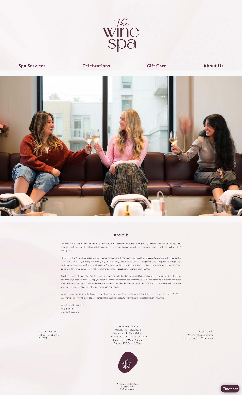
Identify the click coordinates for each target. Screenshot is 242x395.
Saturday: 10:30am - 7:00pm (127, 339)
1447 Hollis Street (47, 331)
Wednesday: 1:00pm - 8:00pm (128, 333)
